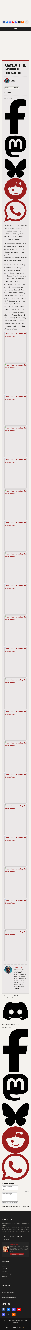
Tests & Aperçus (7, 1274)
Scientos (4, 1290)
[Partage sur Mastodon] (15, 146)
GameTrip (5, 1295)
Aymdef (22, 1327)
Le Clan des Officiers (8, 1292)
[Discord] (16, 22)
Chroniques (5, 1279)
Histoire (4, 1276)
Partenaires (6, 1239)
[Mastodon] (10, 22)
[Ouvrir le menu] (15, 29)
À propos (5, 1236)
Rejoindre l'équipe (17, 1254)
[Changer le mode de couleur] (26, 21)
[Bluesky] (7, 22)
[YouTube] (13, 22)
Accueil (4, 1266)
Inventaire (5, 1271)
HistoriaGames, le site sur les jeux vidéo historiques (15, 10)
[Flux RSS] (22, 22)
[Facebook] (4, 22)
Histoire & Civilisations (9, 1297)
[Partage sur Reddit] (15, 189)
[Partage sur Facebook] (15, 116)
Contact (12, 1236)
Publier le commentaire (9, 1203)
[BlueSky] (8, 1309)
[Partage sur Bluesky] (15, 168)
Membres (19, 1236)
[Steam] (19, 22)
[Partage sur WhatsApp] (15, 211)
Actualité (4, 1268)
